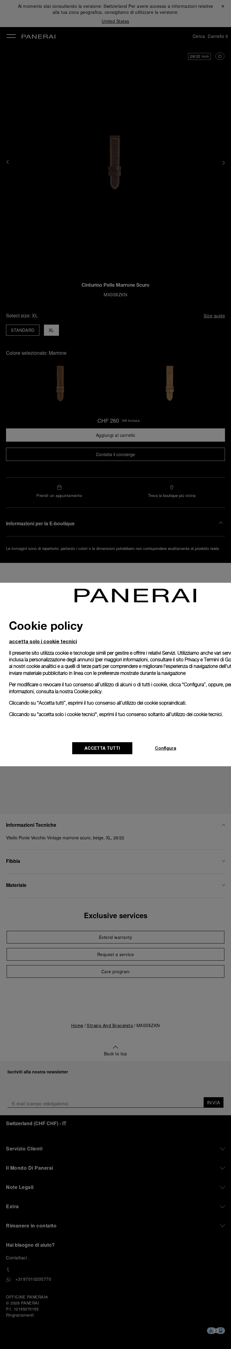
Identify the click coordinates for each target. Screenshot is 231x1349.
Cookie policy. (88, 691)
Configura (165, 748)
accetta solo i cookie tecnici (43, 641)
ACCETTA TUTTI (102, 748)
